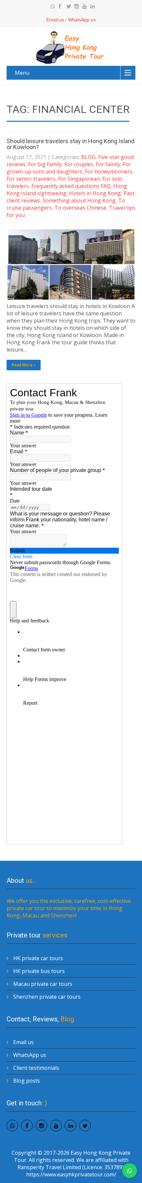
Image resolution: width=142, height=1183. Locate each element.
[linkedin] (91, 6)
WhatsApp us (82, 19)
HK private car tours (38, 958)
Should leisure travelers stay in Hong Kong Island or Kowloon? (70, 144)
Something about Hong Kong (79, 200)
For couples (78, 164)
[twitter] (67, 6)
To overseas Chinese (80, 207)
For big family (45, 164)
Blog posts (26, 1080)
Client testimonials (36, 1067)
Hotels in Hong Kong (95, 193)
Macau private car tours (42, 983)
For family (108, 164)
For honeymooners (108, 171)
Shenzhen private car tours (47, 996)
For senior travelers (31, 178)
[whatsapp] (51, 6)
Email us (55, 19)
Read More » (24, 365)
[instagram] (75, 6)
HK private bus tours (39, 971)
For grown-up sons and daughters (69, 168)
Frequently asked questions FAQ (71, 186)
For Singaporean (79, 178)
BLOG (88, 157)
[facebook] (59, 6)
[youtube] (83, 6)
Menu (22, 72)
